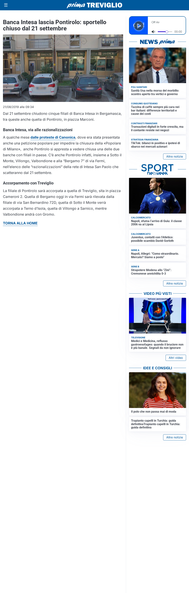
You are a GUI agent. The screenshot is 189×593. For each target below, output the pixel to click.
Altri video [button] (176, 358)
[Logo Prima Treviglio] (94, 5)
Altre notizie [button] (174, 156)
